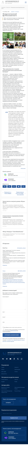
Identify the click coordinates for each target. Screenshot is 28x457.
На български (4, 379)
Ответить (5, 265)
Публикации (17, 369)
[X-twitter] (17, 358)
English (3, 381)
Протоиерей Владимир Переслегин (6, 391)
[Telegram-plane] (6, 358)
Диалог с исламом (15, 11)
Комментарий (6, 296)
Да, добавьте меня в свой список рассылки (13, 327)
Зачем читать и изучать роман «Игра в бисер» (14, 201)
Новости (8, 7)
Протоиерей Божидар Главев (20, 388)
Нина (4, 271)
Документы (4, 373)
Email (4, 317)
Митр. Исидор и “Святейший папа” (13, 231)
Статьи (16, 371)
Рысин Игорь (18, 390)
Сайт (4, 322)
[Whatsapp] (21, 358)
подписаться (13, 330)
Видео (2, 369)
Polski (16, 381)
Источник (23, 168)
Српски (16, 379)
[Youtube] (10, 358)
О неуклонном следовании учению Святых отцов (13, 216)
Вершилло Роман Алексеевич (5, 388)
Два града (3, 371)
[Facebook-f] (14, 358)
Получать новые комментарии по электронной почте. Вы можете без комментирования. (14, 330)
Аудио (2, 367)
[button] (5, 186)
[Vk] (2, 358)
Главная (3, 7)
